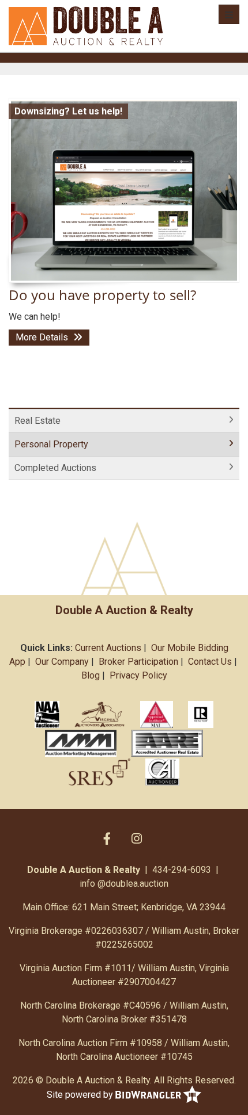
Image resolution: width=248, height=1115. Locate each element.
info (87, 883)
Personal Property (51, 444)
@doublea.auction (132, 883)
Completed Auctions (55, 467)
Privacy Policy (138, 675)
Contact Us (210, 661)
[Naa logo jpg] (46, 714)
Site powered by (81, 1094)
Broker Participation (138, 661)
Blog (90, 675)
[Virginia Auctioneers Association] (100, 714)
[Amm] (81, 743)
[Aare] (167, 743)
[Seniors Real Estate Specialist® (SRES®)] (99, 771)
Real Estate (37, 420)
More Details (43, 337)
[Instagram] (136, 838)
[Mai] (156, 714)
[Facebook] (107, 838)
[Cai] (162, 771)
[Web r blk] (200, 714)
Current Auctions (108, 647)
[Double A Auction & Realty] (86, 26)
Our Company (62, 661)
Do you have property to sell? (102, 294)
